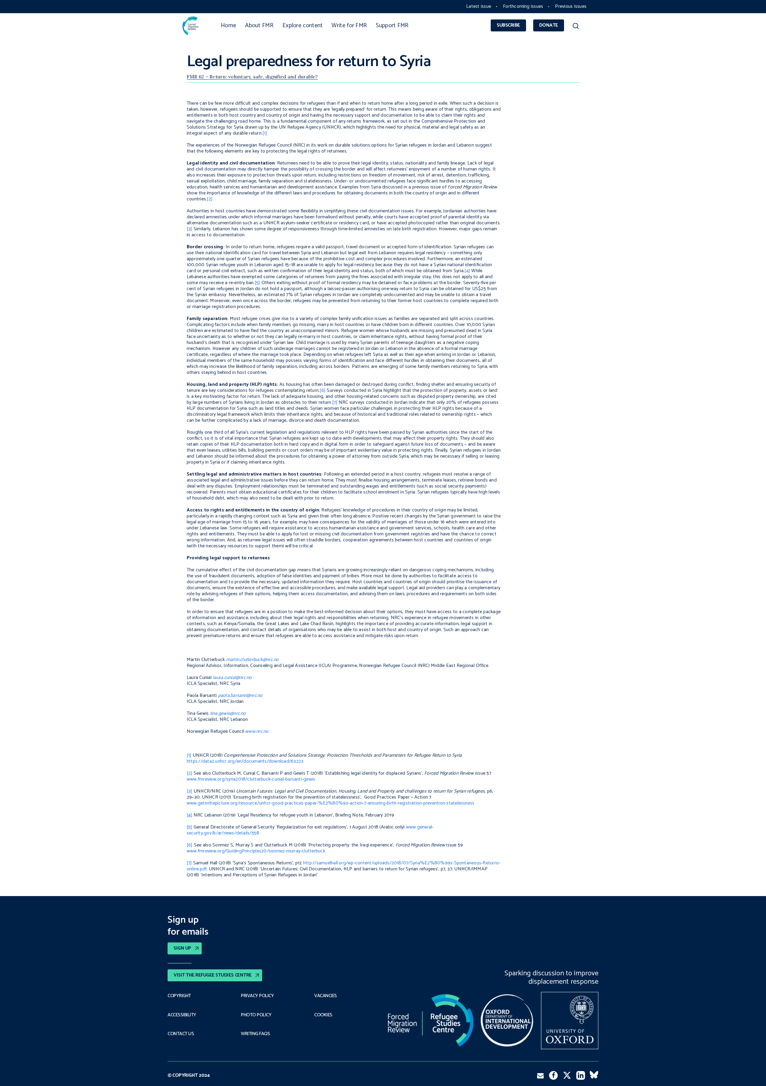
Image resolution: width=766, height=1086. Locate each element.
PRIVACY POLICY (257, 996)
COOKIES (323, 1015)
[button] (575, 27)
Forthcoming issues (523, 6)
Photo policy (256, 1015)
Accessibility (182, 1015)
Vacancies (325, 996)
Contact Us (181, 1034)
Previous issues (570, 6)
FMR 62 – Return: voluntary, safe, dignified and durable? (252, 77)
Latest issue (478, 6)
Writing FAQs (255, 1034)
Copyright (179, 996)
